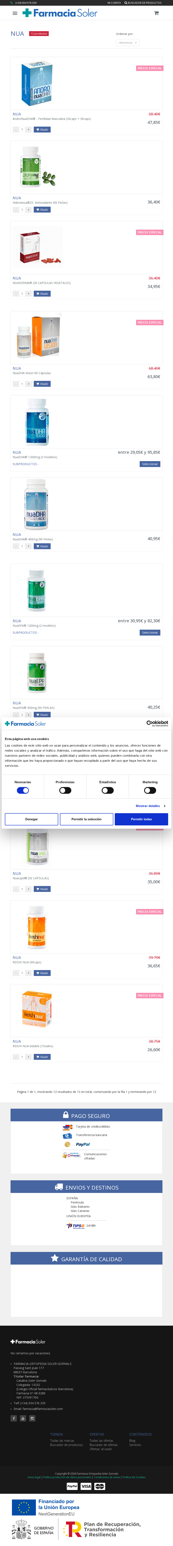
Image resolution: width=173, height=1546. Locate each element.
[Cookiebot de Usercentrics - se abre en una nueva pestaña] (149, 723)
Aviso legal (34, 1477)
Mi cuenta (114, 3)
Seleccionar (150, 464)
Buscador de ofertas (104, 1445)
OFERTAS (97, 1434)
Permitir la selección (86, 819)
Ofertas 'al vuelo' (101, 1449)
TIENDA (56, 1434)
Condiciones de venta (107, 1477)
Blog (132, 1441)
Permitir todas (141, 819)
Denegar (31, 819)
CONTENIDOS (140, 1434)
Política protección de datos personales (67, 1477)
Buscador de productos (144, 3)
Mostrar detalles (148, 806)
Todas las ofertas (101, 1441)
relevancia (126, 42)
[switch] (65, 790)
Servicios (135, 1445)
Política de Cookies (134, 1477)
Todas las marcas (62, 1441)
